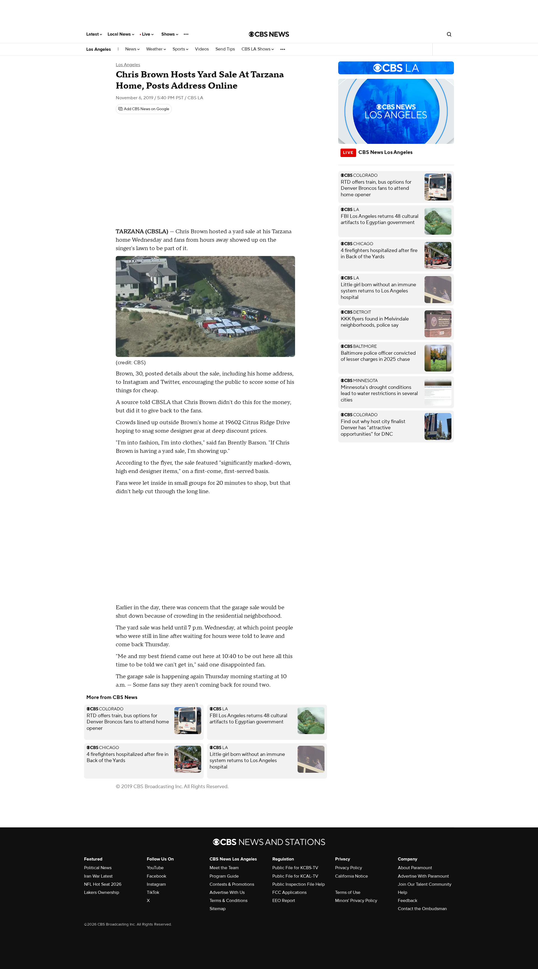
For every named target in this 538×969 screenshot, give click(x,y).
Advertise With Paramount (423, 876)
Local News (120, 34)
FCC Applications (289, 892)
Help (402, 892)
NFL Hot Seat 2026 (102, 884)
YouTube (155, 868)
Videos (202, 49)
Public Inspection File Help (298, 884)
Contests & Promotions (232, 884)
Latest (93, 34)
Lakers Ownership (101, 892)
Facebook (156, 876)
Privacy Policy (348, 868)
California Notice (351, 876)
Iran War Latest (98, 876)
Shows (168, 34)
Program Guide (224, 876)
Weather (155, 49)
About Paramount (415, 868)
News (131, 49)
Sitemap (218, 908)
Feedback (407, 900)
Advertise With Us (227, 892)
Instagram (156, 884)
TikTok (153, 892)
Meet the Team (224, 868)
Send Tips (225, 49)
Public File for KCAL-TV (295, 876)
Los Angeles (98, 49)
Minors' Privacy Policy (356, 900)
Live (146, 34)
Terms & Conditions (228, 900)
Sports (179, 49)
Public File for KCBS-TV (295, 868)
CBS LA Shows (257, 49)
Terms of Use (347, 892)
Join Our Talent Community (424, 884)
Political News (98, 868)
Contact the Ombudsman (422, 908)
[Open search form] (449, 34)
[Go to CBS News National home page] (269, 34)
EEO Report (283, 900)
